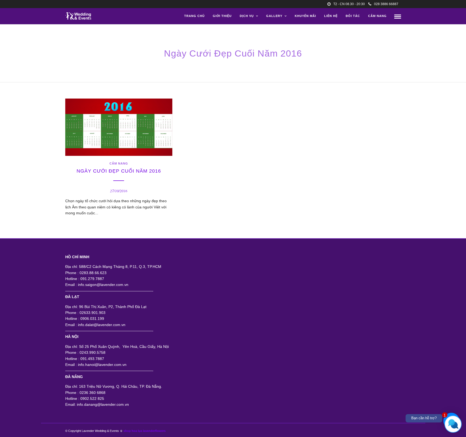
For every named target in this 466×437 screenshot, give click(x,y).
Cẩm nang (377, 16)
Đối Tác (353, 16)
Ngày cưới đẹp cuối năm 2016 (119, 171)
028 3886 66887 (386, 4)
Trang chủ (194, 16)
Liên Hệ (331, 16)
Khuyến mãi (305, 16)
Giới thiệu (222, 16)
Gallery (274, 16)
